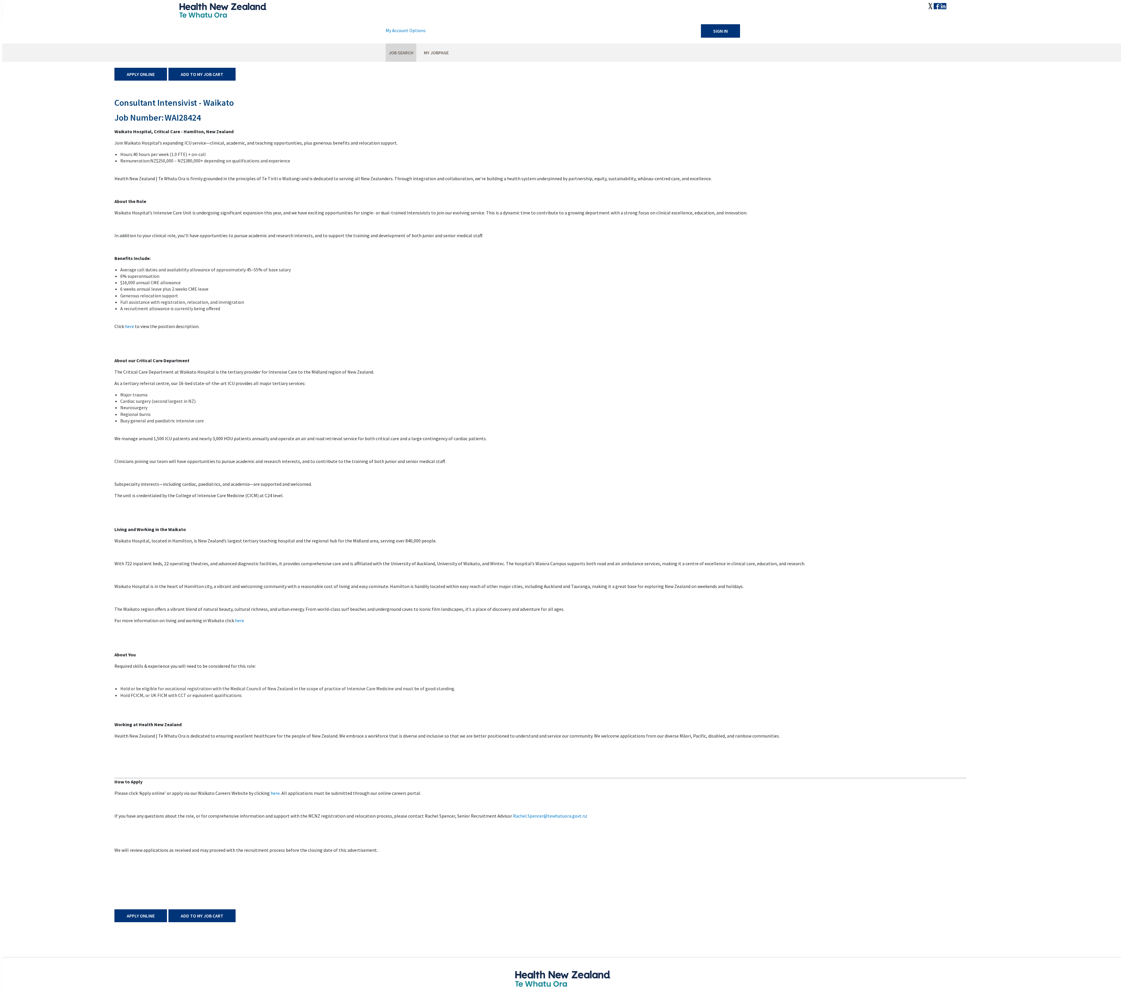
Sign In (720, 31)
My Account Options (406, 30)
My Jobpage (436, 53)
